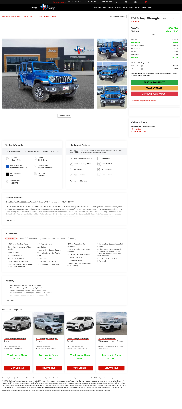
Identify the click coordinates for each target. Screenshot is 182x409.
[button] (48, 74)
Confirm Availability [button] (154, 82)
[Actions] (176, 18)
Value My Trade (154, 88)
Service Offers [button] (128, 7)
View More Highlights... (78, 181)
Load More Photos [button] (64, 116)
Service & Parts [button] (140, 7)
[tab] (11, 238)
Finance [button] (110, 7)
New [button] (99, 7)
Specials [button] (118, 7)
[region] (154, 57)
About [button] (150, 7)
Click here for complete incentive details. (144, 100)
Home (95, 7)
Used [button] (104, 7)
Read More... (10, 220)
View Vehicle (17, 368)
